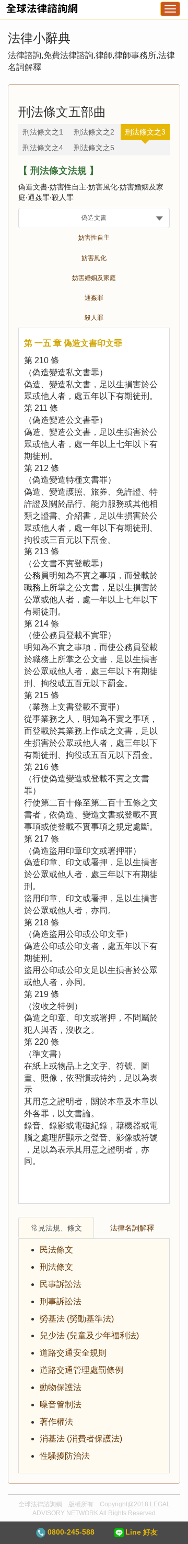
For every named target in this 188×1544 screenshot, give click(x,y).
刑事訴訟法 (60, 1301)
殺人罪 (94, 317)
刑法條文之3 (145, 132)
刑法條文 (56, 1266)
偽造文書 (94, 217)
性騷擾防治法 (65, 1455)
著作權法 (56, 1421)
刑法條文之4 (42, 147)
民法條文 (56, 1249)
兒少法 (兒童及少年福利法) (89, 1335)
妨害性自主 (94, 237)
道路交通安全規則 (73, 1352)
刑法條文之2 (94, 132)
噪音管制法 (60, 1404)
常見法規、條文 (56, 1228)
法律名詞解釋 (132, 1228)
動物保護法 (60, 1387)
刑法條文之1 (42, 132)
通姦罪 (94, 297)
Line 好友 (141, 1532)
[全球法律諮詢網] (39, 12)
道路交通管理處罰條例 (81, 1370)
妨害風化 (94, 258)
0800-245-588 (70, 1532)
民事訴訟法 (60, 1284)
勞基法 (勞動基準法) (77, 1318)
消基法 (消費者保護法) (81, 1438)
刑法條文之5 (94, 147)
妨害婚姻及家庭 (94, 278)
